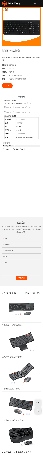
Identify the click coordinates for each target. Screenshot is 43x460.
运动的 (27, 293)
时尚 (33, 293)
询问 (7, 86)
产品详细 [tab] (21, 97)
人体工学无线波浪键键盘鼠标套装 (17, 452)
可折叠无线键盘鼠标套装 (13, 420)
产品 (38, 293)
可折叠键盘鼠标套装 (11, 388)
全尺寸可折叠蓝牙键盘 (12, 357)
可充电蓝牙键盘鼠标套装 (13, 325)
